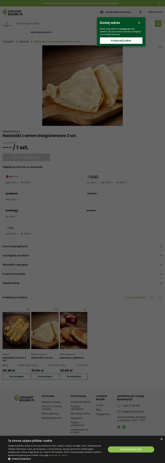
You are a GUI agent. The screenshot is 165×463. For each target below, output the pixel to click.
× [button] (161, 439)
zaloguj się (125, 29)
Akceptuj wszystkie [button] (131, 449)
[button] (56, 459)
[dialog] (82, 449)
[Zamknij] (139, 22)
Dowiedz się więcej (58, 455)
